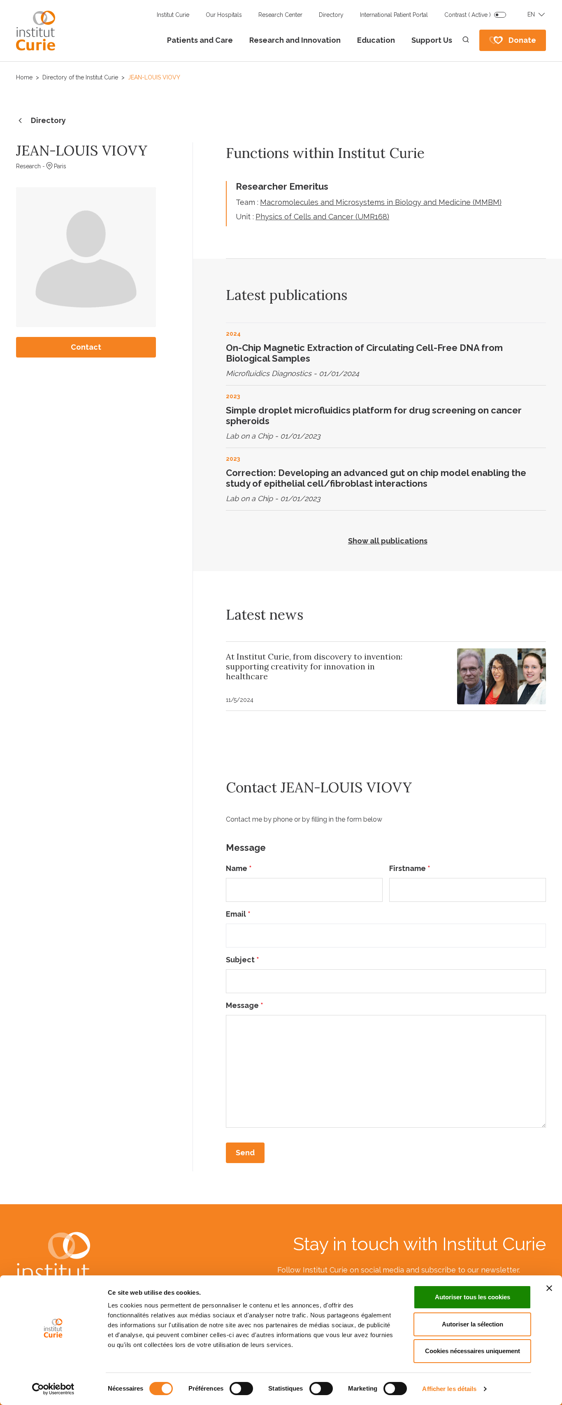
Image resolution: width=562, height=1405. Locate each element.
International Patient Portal (394, 15)
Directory (331, 15)
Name (239, 868)
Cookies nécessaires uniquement (472, 1350)
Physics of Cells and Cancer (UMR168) (322, 216)
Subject (242, 959)
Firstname (409, 868)
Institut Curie (173, 15)
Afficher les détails (449, 1388)
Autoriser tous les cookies (472, 1297)
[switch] (241, 1388)
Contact (86, 347)
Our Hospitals (224, 15)
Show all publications (387, 540)
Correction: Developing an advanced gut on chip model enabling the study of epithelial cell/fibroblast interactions (376, 478)
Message (244, 1005)
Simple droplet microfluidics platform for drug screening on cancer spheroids (374, 415)
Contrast (467, 15)
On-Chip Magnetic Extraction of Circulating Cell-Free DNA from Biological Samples (364, 353)
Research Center (280, 15)
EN (531, 14)
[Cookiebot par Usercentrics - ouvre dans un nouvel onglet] (53, 1389)
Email (238, 914)
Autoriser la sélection (472, 1324)
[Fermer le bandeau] (549, 1288)
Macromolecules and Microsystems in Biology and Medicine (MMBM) (381, 202)
